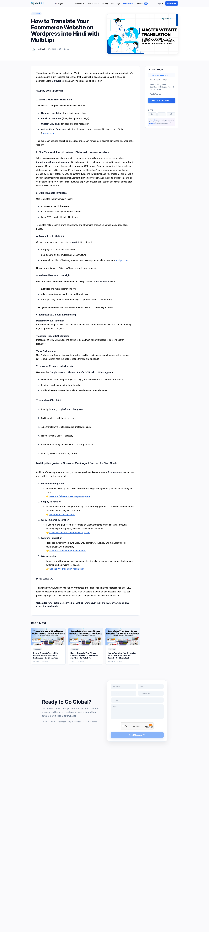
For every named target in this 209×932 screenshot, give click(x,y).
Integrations (92, 3)
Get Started (171, 3)
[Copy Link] (171, 114)
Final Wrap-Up (155, 94)
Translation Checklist (158, 80)
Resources (127, 3)
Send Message (135, 735)
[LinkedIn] (152, 114)
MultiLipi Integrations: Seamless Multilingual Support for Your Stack (162, 86)
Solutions (78, 3)
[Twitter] (161, 114)
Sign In (160, 3)
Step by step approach (159, 75)
